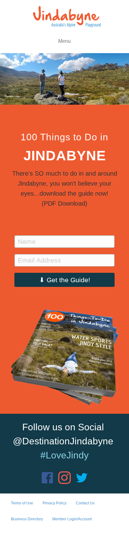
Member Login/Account (72, 519)
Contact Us (85, 503)
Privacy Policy (54, 503)
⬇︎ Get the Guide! (64, 279)
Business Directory (27, 519)
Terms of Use (22, 503)
